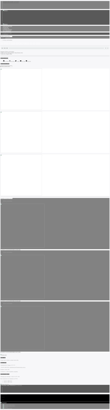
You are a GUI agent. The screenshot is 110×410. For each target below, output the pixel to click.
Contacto (6, 14)
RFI (7, 407)
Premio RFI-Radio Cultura (11, 2)
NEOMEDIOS (19, 385)
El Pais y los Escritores (7, 40)
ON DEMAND (6, 18)
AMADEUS (5, 34)
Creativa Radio (9, 408)
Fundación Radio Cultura (11, 1)
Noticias (5, 12)
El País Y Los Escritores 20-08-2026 (10, 249)
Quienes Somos (7, 15)
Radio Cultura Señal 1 (10, 404)
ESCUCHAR (6, 19)
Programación (7, 11)
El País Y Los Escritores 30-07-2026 (10, 352)
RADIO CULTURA (7, 33)
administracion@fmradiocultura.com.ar (17, 367)
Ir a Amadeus (7, 16)
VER (4, 20)
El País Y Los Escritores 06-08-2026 (10, 300)
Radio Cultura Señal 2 (10, 406)
